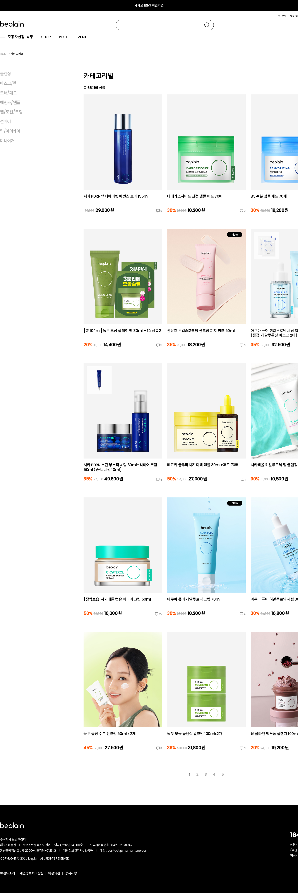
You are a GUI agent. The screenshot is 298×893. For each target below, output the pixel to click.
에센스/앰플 (10, 103)
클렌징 (5, 74)
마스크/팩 (8, 83)
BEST (63, 37)
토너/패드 (8, 93)
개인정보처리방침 (31, 873)
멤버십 (294, 16)
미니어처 (7, 141)
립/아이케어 (10, 131)
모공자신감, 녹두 (20, 37)
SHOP (46, 37)
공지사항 (71, 873)
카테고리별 (17, 54)
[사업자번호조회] (144, 845)
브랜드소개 (7, 873)
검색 (206, 25)
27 (160, 614)
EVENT (81, 37)
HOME (4, 54)
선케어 (5, 122)
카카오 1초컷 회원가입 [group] (149, 5)
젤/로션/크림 (11, 112)
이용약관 (54, 873)
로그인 (282, 16)
